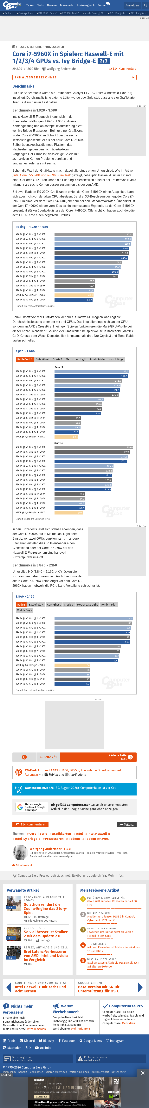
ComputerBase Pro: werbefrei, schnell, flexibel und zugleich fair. (70, 875)
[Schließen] (143, 1073)
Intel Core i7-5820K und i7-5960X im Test (41, 175)
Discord (29, 1041)
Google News (93, 1041)
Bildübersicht (24, 865)
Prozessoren (54, 47)
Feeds (11, 1041)
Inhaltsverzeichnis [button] (36, 77)
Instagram (117, 1041)
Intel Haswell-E (98, 834)
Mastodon (14, 1048)
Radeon (74, 839)
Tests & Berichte (30, 47)
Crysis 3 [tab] (57, 359)
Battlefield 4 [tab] (24, 359)
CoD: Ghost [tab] (42, 359)
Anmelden (132, 5)
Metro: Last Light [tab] (76, 359)
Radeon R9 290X (97, 839)
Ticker (30, 5)
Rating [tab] (21, 604)
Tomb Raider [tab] (97, 359)
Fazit (117, 757)
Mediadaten (36, 1071)
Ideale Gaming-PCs (95, 13)
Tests (40, 5)
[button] (145, 5)
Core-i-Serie (38, 834)
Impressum (9, 1071)
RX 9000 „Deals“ (70, 13)
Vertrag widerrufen (56, 1071)
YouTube (45, 1048)
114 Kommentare (32, 824)
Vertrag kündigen (79, 1071)
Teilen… (128, 824)
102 (29, 964)
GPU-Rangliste (117, 13)
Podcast (9, 13)
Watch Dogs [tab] (116, 359)
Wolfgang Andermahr (46, 849)
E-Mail (67, 848)
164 (29, 940)
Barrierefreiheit (100, 1071)
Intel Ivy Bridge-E (27, 839)
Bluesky (48, 1041)
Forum (102, 5)
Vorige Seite (21, 757)
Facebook (68, 1041)
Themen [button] (52, 5)
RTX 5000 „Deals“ (47, 13)
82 (29, 917)
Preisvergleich (85, 5)
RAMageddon (26, 13)
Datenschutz (118, 1071)
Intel (79, 834)
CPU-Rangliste (138, 13)
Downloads (66, 5)
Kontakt (22, 1071)
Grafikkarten (61, 834)
